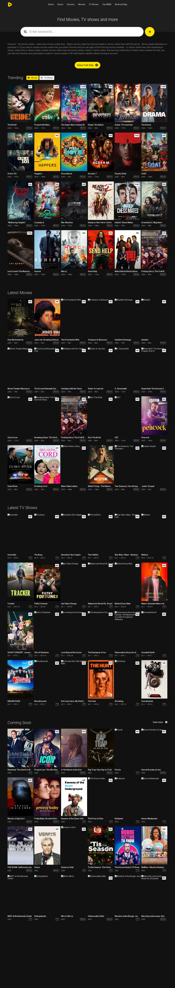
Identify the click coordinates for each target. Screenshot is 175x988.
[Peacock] (154, 415)
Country (71, 4)
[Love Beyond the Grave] (74, 630)
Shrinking (119, 701)
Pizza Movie (66, 174)
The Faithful (93, 555)
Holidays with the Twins (71, 389)
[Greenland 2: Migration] (154, 200)
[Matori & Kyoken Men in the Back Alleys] (154, 582)
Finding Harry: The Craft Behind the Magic (79, 437)
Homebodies (147, 701)
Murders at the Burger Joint (127, 916)
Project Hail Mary (42, 125)
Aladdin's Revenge (123, 340)
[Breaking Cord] (47, 464)
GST (116, 437)
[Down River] (20, 464)
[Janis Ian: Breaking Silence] (47, 318)
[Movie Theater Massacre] (20, 367)
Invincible (12, 555)
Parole (118, 770)
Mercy (64, 271)
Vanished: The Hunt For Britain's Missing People (29, 770)
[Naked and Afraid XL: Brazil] (101, 582)
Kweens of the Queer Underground (76, 818)
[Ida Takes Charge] (74, 582)
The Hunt (92, 701)
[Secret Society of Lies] (154, 748)
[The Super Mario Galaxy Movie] (74, 103)
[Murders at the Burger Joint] (128, 894)
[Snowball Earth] (154, 630)
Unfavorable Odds (96, 916)
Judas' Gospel (147, 486)
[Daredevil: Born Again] (74, 533)
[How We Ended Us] (20, 318)
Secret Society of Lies (151, 770)
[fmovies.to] (11, 4)
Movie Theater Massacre (19, 389)
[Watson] (154, 533)
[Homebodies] (154, 679)
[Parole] (128, 748)
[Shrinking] (128, 679)
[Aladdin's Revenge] (128, 318)
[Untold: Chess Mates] (128, 200)
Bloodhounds (40, 701)
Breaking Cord (40, 486)
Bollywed (119, 818)
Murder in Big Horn (16, 818)
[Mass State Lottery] (74, 464)
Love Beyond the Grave (71, 652)
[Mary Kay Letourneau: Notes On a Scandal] (154, 894)
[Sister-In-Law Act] (101, 367)
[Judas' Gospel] (154, 464)
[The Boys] (47, 533)
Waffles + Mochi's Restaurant (154, 867)
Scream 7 (92, 174)
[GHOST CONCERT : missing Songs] (20, 630)
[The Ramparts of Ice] (101, 630)
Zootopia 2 (39, 222)
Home (51, 4)
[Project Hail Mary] (47, 103)
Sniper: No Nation (96, 125)
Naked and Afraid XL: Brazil (100, 604)
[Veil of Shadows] (47, 630)
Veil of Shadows (41, 652)
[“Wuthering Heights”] (20, 200)
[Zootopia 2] (47, 200)
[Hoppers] (47, 152)
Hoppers (38, 174)
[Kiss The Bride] (101, 415)
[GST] (128, 415)
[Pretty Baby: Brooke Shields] (47, 796)
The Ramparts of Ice (97, 652)
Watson (144, 555)
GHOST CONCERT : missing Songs (23, 652)
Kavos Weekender (149, 818)
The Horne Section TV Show (127, 867)
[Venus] (47, 845)
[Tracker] (20, 582)
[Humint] (47, 249)
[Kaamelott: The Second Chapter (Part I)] (154, 367)
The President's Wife (70, 340)
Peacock (145, 437)
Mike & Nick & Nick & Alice (126, 271)
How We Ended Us (16, 340)
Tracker (11, 604)
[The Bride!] (20, 103)
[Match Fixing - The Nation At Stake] (101, 464)
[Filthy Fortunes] (47, 582)
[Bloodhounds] (47, 679)
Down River (13, 486)
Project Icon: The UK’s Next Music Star (51, 770)
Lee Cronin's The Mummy (19, 271)
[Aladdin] (154, 318)
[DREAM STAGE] (20, 679)
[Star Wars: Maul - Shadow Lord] (128, 533)
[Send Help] (101, 249)
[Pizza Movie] (74, 152)
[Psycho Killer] (128, 152)
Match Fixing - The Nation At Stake (103, 486)
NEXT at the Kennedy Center (20, 916)
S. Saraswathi (121, 389)
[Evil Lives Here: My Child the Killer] (74, 679)
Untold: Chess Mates (124, 222)
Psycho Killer (121, 174)
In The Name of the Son (71, 770)
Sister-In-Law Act (95, 389)
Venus (37, 867)
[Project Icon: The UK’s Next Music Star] (47, 748)
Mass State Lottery (69, 486)
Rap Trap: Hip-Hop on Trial (100, 770)
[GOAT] (154, 152)
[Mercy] (74, 249)
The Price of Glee (95, 818)
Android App (121, 4)
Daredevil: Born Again (71, 555)
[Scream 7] (101, 152)
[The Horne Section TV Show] (128, 845)
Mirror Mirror (67, 916)
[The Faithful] (101, 533)
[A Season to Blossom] (101, 318)
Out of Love (13, 437)
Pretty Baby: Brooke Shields (46, 818)
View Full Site (85, 65)
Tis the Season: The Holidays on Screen (105, 867)
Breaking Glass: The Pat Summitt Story (51, 437)
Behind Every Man (123, 604)
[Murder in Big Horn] (20, 796)
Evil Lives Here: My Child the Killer (76, 701)
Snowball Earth (148, 652)
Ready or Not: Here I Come (100, 222)
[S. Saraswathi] (128, 367)
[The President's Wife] (74, 318)
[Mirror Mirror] (74, 894)
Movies (81, 4)
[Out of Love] (20, 415)
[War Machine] (74, 200)
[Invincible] (20, 533)
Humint (37, 271)
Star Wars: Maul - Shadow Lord (128, 555)
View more (158, 722)
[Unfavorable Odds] (101, 894)
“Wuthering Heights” (17, 222)
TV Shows (94, 4)
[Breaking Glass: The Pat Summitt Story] (47, 415)
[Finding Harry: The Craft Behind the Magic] (154, 249)
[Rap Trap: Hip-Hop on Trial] (101, 748)
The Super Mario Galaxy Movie (74, 125)
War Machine (67, 222)
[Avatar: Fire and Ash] (128, 103)
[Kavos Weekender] (154, 796)
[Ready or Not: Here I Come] (101, 200)
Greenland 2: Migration (151, 222)
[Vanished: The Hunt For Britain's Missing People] (20, 748)
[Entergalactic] (47, 894)
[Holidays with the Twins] (74, 367)
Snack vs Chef (67, 867)
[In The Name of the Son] (74, 748)
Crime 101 (12, 174)
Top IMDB (106, 4)
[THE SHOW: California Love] (20, 845)
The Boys (38, 555)
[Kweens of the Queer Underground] (74, 796)
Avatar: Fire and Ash (124, 125)
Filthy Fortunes (41, 604)
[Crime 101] (20, 152)
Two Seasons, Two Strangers (128, 486)
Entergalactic (40, 916)
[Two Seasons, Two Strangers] (128, 464)
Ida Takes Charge (69, 604)
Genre (60, 4)
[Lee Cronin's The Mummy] (20, 249)
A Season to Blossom (97, 340)
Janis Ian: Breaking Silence (46, 340)
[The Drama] (154, 103)
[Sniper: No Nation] (101, 103)
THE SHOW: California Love (20, 867)
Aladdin (144, 340)
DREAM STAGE (14, 701)
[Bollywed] (128, 796)
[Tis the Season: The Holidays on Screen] (101, 845)
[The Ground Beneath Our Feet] (47, 367)
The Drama (146, 125)
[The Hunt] (101, 679)
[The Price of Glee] (101, 796)
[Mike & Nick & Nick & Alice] (128, 249)
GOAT (143, 174)
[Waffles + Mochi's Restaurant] (154, 845)
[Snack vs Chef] (74, 845)
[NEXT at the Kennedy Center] (20, 894)
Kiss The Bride (94, 437)
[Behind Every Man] (128, 582)
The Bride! (12, 125)
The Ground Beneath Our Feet (47, 389)
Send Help (92, 271)
